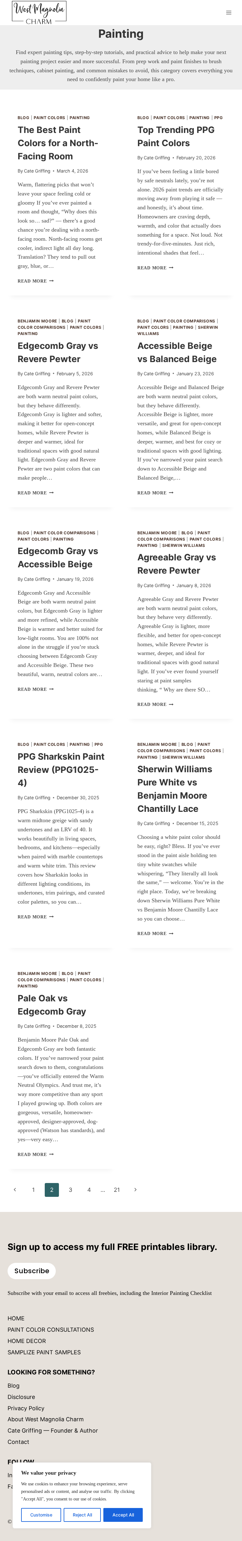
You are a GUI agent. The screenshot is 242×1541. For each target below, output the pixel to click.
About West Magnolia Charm (46, 1419)
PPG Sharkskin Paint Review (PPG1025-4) (61, 769)
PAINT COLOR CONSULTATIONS (51, 1329)
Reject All (82, 1514)
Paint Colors (49, 117)
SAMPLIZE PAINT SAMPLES (44, 1352)
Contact (18, 1442)
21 (117, 1189)
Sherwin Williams (183, 545)
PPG (218, 117)
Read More (36, 280)
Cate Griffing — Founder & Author (53, 1430)
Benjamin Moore (37, 321)
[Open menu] (228, 12)
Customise (41, 1514)
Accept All (123, 1514)
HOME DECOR (27, 1341)
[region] (82, 1495)
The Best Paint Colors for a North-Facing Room (58, 143)
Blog (24, 117)
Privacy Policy (26, 1408)
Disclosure (21, 1397)
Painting (80, 117)
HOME (16, 1318)
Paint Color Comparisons (184, 321)
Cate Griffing (37, 170)
